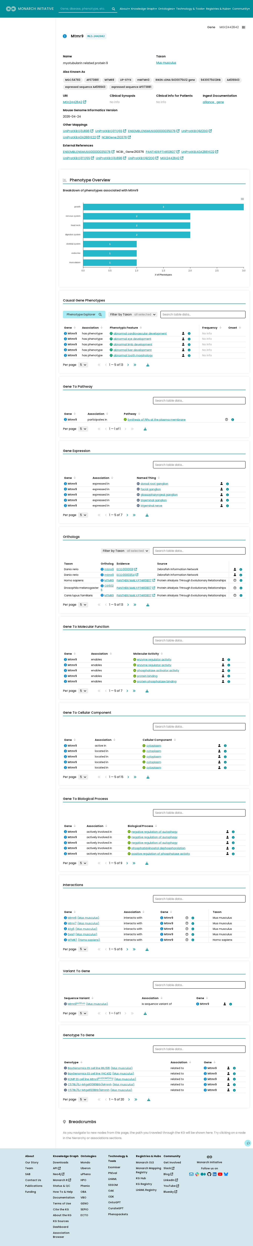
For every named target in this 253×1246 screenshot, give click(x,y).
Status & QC (61, 1186)
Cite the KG (61, 1209)
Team (29, 1168)
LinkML (112, 1179)
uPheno (86, 1174)
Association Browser (61, 1235)
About (124, 8)
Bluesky (169, 1192)
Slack (168, 1168)
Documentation (64, 1197)
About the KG (62, 1215)
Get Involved (172, 1162)
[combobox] (88, 9)
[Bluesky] (226, 1174)
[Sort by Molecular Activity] (161, 653)
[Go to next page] (127, 365)
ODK (111, 1196)
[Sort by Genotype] (81, 1062)
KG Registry (144, 1184)
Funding (30, 1192)
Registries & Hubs (218, 8)
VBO (83, 1197)
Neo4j (57, 1174)
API (55, 1168)
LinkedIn (169, 1180)
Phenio (85, 1186)
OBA (83, 1192)
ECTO (84, 1215)
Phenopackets (118, 1214)
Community (241, 8)
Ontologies (166, 8)
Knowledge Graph (144, 8)
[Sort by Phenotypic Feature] (140, 327)
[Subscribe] (191, 1174)
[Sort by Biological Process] (155, 826)
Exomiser (114, 1167)
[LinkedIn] (215, 1174)
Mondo (85, 1162)
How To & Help (63, 1192)
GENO (84, 1203)
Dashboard (60, 1227)
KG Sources (61, 1221)
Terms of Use (62, 1203)
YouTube (170, 1186)
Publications (33, 1186)
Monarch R (60, 1180)
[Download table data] (147, 365)
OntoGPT (114, 1202)
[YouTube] (220, 1174)
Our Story (31, 1162)
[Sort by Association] (101, 327)
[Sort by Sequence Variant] (92, 998)
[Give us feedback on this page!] (247, 1143)
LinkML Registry (146, 1190)
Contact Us (33, 1180)
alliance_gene (213, 102)
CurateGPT (116, 1208)
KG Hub (141, 1178)
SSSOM (113, 1185)
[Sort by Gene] (74, 327)
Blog (167, 1174)
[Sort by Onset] (239, 327)
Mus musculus (166, 63)
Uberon (86, 1168)
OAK (111, 1191)
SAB (27, 1174)
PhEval (112, 1173)
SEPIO (84, 1209)
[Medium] (203, 1174)
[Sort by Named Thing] (158, 477)
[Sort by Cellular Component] (174, 739)
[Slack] (197, 1174)
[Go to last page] (134, 365)
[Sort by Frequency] (219, 327)
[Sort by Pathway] (138, 413)
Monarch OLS (145, 1162)
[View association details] (188, 333)
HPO (83, 1180)
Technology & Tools (190, 8)
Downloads (60, 1162)
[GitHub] (209, 1174)
